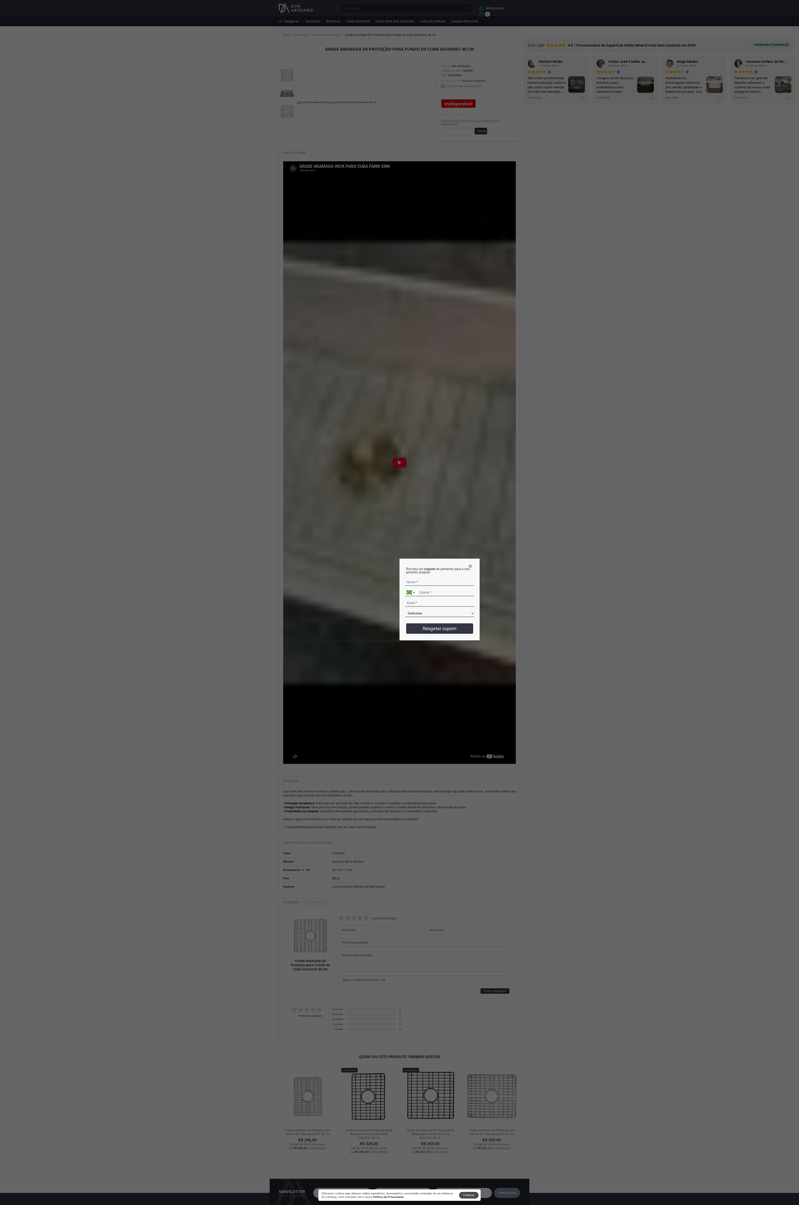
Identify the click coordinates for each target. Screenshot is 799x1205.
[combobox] (411, 592)
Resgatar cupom (440, 628)
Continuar (468, 1195)
